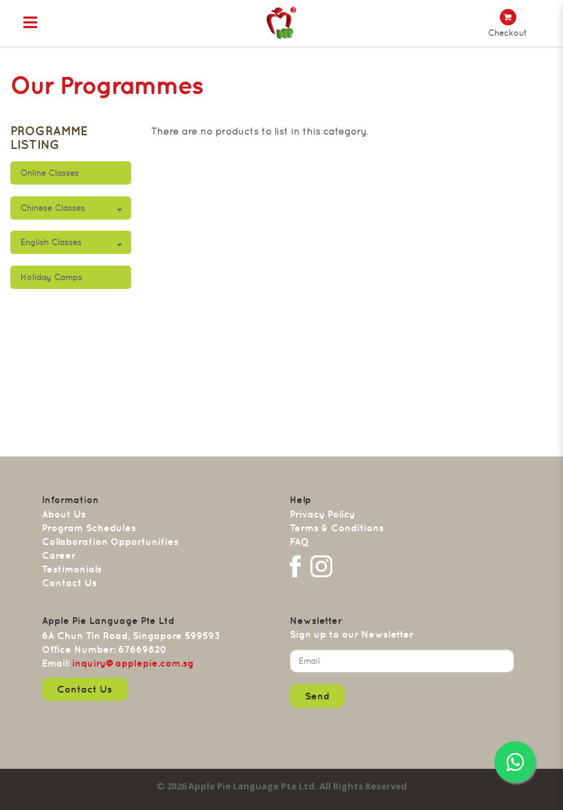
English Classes (51, 242)
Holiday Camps (51, 277)
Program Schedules (89, 527)
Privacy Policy (322, 514)
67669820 (142, 649)
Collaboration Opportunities (110, 541)
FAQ (299, 541)
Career (59, 555)
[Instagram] (321, 566)
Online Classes (50, 173)
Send (317, 696)
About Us (64, 514)
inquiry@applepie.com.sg (133, 663)
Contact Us (69, 582)
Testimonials (72, 569)
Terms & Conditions (337, 527)
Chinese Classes (53, 208)
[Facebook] (295, 566)
